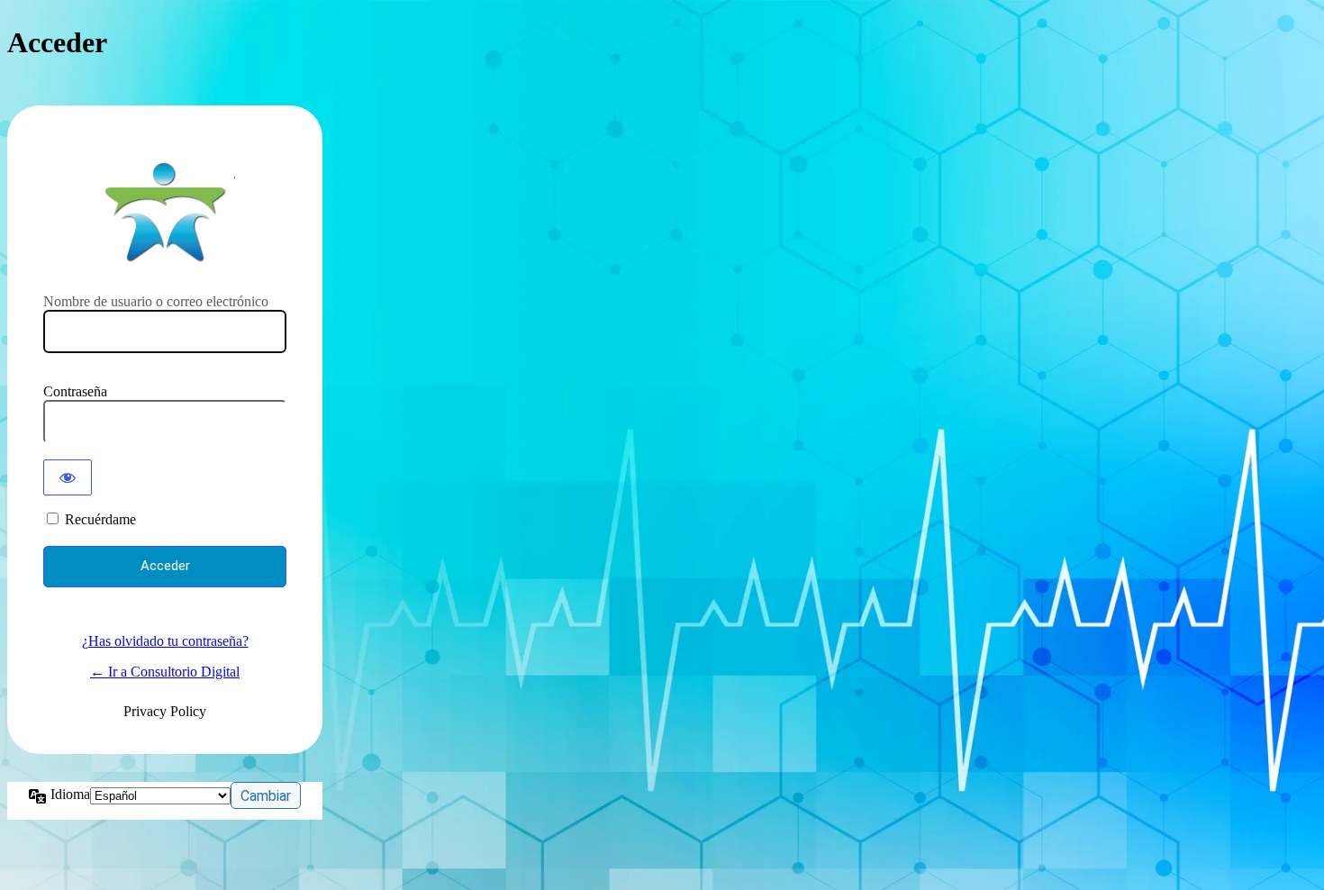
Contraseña (75, 391)
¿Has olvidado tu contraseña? (165, 641)
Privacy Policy (164, 711)
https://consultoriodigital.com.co (165, 212)
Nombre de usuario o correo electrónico (155, 301)
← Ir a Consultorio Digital (165, 671)
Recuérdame (100, 519)
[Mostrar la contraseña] (67, 477)
